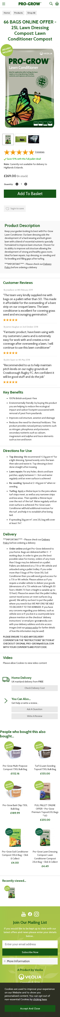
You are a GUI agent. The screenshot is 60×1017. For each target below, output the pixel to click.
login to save (17, 208)
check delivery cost (35, 688)
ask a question (34, 709)
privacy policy (31, 627)
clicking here (40, 999)
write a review (34, 716)
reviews (39, 152)
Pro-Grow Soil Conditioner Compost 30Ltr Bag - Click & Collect (15, 855)
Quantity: (8, 184)
